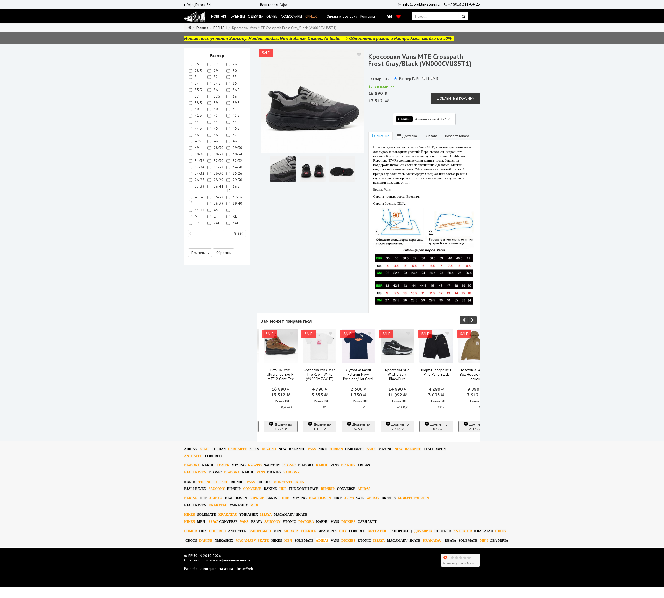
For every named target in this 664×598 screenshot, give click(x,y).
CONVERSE (252, 489)
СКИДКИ (312, 16)
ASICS (254, 449)
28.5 (198, 70)
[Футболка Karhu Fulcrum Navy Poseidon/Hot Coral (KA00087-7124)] (358, 346)
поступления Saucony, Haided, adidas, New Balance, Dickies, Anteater (270, 38)
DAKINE (270, 489)
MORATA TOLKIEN (288, 482)
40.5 (217, 109)
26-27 (199, 179)
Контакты (367, 16)
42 (215, 115)
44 (234, 122)
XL (234, 216)
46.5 (217, 135)
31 (196, 76)
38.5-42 (233, 188)
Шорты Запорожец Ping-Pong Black (436, 372)
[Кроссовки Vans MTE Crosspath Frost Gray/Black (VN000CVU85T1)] (312, 101)
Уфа (283, 4)
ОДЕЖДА (255, 16)
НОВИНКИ (219, 16)
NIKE (204, 449)
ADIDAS (190, 449)
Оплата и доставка (342, 16)
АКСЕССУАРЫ (291, 16)
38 (234, 96)
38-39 (218, 203)
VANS (312, 449)
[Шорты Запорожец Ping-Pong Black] (436, 346)
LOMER (223, 465)
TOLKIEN (308, 531)
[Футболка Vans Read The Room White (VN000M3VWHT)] (319, 346)
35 (234, 83)
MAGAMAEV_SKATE (290, 515)
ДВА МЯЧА (328, 531)
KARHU (208, 465)
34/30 (237, 167)
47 (234, 135)
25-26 (237, 173)
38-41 (218, 186)
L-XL (198, 223)
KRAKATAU (218, 505)
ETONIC (289, 465)
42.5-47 (196, 199)
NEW (283, 449)
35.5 (198, 89)
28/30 (218, 147)
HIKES (189, 515)
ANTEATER (193, 456)
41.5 (198, 115)
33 (234, 76)
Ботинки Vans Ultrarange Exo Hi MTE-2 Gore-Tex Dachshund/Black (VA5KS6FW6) (280, 379)
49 (196, 147)
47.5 (197, 141)
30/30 (199, 154)
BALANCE (297, 449)
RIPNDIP (237, 482)
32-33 (199, 186)
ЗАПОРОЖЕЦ (260, 531)
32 (215, 76)
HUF (282, 489)
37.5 (216, 96)
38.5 (198, 102)
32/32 (237, 160)
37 (196, 96)
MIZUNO (269, 449)
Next (472, 320)
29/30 (237, 147)
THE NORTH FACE (213, 482)
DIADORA (192, 465)
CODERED (213, 456)
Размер (217, 56)
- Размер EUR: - (409, 79)
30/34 (237, 154)
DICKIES (348, 465)
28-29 (218, 179)
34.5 (217, 83)
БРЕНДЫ (238, 16)
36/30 (218, 173)
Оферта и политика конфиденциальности (217, 560)
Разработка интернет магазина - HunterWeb (218, 568)
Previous (464, 320)
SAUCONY (272, 465)
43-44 (199, 210)
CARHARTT (237, 449)
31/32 (199, 160)
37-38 (237, 197)
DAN (219, 449)
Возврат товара (457, 136)
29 (215, 70)
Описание (381, 136)
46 (196, 135)
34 (196, 83)
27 (215, 64)
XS (215, 210)
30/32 (218, 154)
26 (196, 64)
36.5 (236, 89)
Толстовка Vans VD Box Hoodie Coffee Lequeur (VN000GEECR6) (475, 376)
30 (234, 70)
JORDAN (336, 449)
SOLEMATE (206, 515)
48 (215, 141)
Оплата (431, 136)
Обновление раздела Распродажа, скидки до (400, 38)
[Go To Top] (0, 588)
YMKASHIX (239, 505)
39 (215, 102)
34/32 (199, 173)
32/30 (218, 160)
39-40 (237, 203)
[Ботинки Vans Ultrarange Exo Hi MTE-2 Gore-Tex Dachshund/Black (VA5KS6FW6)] (281, 346)
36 (215, 89)
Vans (387, 189)
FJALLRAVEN (435, 449)
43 (196, 122)
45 (215, 128)
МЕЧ (254, 505)
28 (234, 64)
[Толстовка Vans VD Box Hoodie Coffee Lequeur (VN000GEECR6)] (475, 346)
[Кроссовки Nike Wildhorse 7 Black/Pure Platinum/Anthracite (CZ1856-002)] (397, 346)
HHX (203, 531)
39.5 (236, 102)
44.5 (198, 128)
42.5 (236, 115)
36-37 (218, 197)
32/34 (199, 167)
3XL (235, 223)
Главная (202, 27)
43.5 (217, 122)
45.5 (236, 128)
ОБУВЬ (272, 16)
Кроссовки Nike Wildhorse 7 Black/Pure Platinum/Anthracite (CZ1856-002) (397, 379)
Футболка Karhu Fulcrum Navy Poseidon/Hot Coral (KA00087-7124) (358, 376)
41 (234, 109)
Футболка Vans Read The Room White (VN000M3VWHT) (319, 374)
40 (196, 109)
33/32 (218, 167)
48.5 (236, 141)
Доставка (409, 136)
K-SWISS (255, 465)
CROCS (191, 540)
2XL (216, 223)
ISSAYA (266, 515)
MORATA (291, 531)
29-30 (237, 179)
